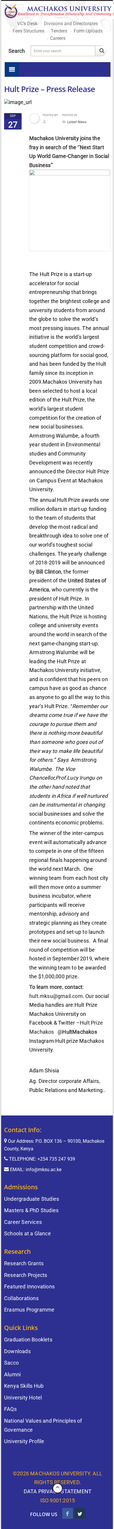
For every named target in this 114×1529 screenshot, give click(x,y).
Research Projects (25, 1275)
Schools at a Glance (27, 1233)
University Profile (24, 1441)
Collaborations (21, 1298)
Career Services (23, 1222)
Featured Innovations (29, 1286)
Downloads (17, 1351)
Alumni (12, 1374)
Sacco (11, 1363)
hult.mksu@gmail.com (56, 996)
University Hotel (23, 1397)
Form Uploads (88, 31)
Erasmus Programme (29, 1310)
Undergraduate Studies (31, 1199)
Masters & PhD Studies (31, 1210)
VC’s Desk (27, 23)
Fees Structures (28, 31)
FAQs (10, 1409)
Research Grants (24, 1263)
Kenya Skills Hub (24, 1386)
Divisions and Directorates (71, 23)
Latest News (76, 122)
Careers (57, 38)
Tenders (59, 31)
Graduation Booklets (28, 1339)
